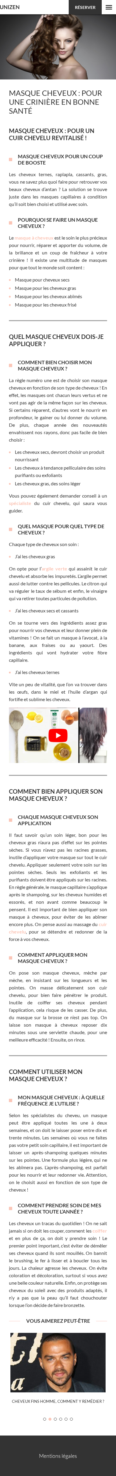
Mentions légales (58, 1455)
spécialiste (20, 503)
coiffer (100, 1230)
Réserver (85, 7)
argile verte (54, 568)
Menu (109, 7)
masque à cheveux (34, 237)
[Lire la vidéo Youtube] (58, 735)
